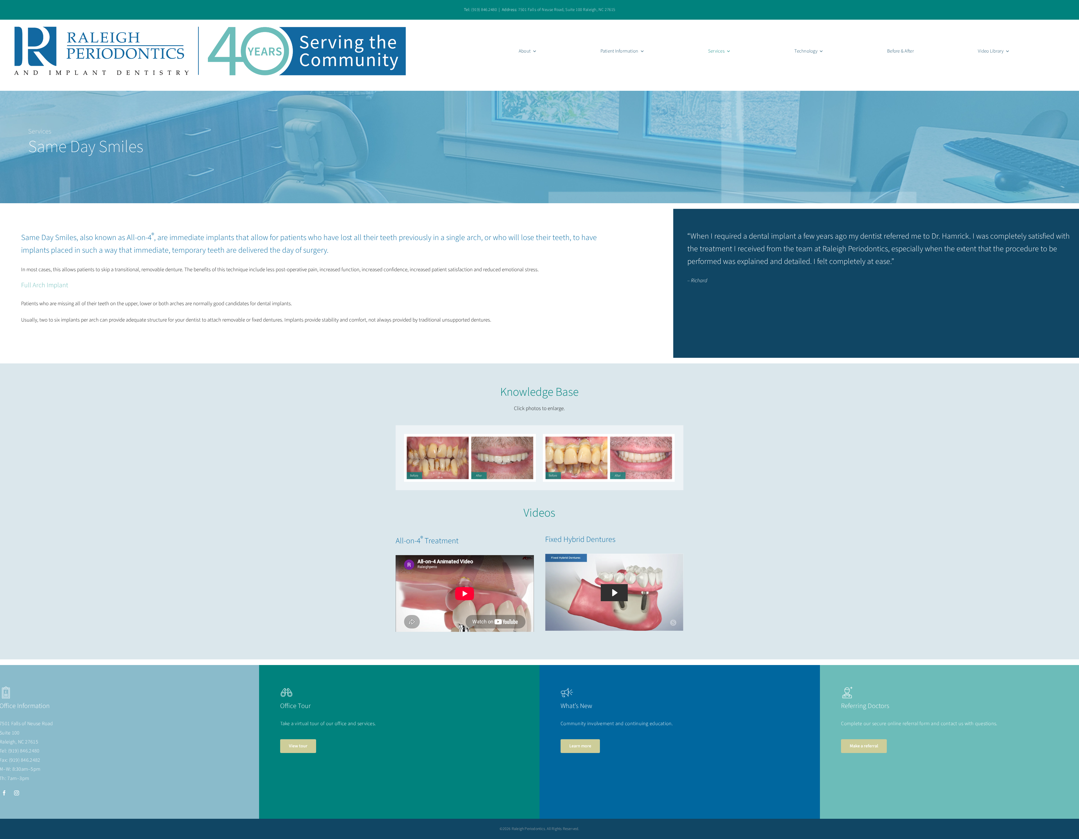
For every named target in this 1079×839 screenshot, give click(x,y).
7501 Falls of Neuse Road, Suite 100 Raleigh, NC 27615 (566, 10)
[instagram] (16, 793)
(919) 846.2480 (484, 10)
